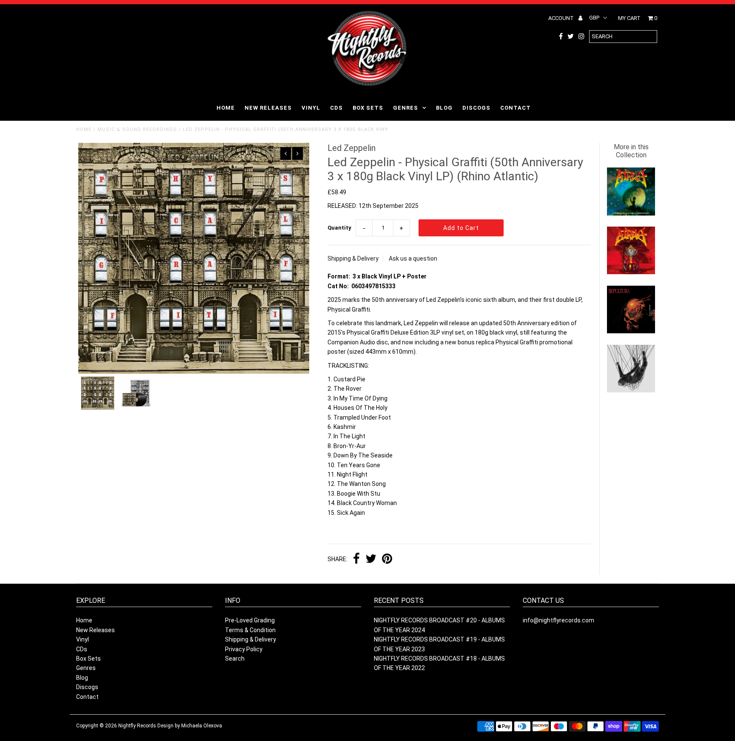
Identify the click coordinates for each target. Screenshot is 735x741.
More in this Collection (631, 151)
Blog (444, 108)
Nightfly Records (137, 726)
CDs (336, 108)
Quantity (339, 227)
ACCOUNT (561, 18)
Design (165, 726)
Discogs (476, 108)
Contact (515, 108)
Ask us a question (413, 258)
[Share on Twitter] (370, 559)
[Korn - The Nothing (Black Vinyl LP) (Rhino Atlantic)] (631, 390)
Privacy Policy (243, 649)
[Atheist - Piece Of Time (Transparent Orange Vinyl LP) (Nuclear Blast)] (631, 272)
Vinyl (311, 108)
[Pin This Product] (387, 559)
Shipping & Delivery (353, 258)
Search (235, 658)
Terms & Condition (250, 630)
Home (226, 108)
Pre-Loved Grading (250, 620)
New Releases (268, 108)
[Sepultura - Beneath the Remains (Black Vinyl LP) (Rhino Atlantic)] (631, 331)
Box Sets (368, 108)
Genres (405, 108)
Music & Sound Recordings (137, 129)
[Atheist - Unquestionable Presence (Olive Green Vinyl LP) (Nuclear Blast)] (631, 213)
